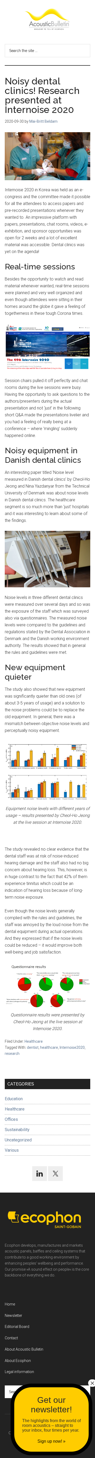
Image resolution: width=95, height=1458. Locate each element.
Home (10, 1304)
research (12, 1053)
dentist (33, 1047)
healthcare (49, 1047)
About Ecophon (18, 1361)
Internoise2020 (72, 1047)
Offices (11, 1119)
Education (14, 1098)
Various (12, 1150)
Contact (11, 1338)
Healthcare (34, 1041)
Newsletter (13, 1315)
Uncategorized (18, 1139)
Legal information (19, 1372)
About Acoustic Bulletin (24, 1349)
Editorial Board (17, 1326)
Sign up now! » (51, 1441)
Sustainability (17, 1129)
